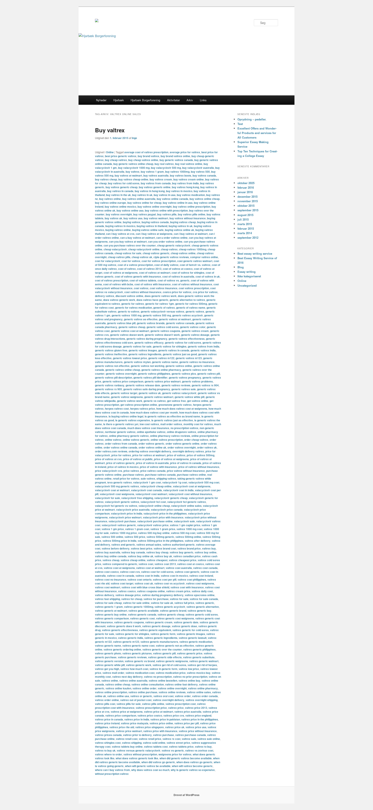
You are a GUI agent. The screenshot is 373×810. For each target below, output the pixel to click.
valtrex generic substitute (199, 657)
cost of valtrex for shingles (188, 273)
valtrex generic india (130, 638)
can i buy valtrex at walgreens (154, 234)
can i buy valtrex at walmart (191, 234)
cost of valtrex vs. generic (174, 280)
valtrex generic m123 (126, 642)
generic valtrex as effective (141, 319)
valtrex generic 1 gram (109, 607)
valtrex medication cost (140, 673)
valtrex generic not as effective (175, 645)
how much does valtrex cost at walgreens (181, 409)
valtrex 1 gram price (162, 529)
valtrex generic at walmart (111, 611)
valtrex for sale (179, 599)
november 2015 (247, 201)
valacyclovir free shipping (137, 498)
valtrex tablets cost (156, 746)
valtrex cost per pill (164, 579)
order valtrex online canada (120, 447)
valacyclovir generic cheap (171, 498)
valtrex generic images (191, 634)
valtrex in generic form (163, 669)
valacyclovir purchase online (155, 521)
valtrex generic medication (195, 642)
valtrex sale (189, 739)
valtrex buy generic (181, 552)
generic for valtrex (132, 304)
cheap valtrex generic (156, 253)
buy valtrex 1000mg (177, 172)
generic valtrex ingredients (144, 354)
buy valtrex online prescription (191, 206)
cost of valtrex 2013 (149, 269)
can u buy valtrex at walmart (137, 238)
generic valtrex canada (180, 323)
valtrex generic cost (142, 618)
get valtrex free (176, 401)
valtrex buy (209, 548)
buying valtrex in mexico (120, 226)
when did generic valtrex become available (186, 758)
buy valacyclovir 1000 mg (134, 168)
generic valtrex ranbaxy (109, 385)
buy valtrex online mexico (120, 206)
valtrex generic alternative (202, 607)
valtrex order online (107, 700)
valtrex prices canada (108, 735)
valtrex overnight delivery (168, 700)
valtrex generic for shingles (132, 634)
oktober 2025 (245, 183)
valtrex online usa (118, 696)
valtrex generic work (138, 665)
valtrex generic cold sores (202, 614)
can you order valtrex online (165, 241)
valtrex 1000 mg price (123, 533)
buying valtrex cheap (183, 222)
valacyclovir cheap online (156, 486)
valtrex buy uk (163, 556)
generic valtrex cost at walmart (130, 331)
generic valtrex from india (203, 346)
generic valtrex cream (195, 331)
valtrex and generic (123, 544)
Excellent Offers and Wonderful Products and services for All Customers (257, 132)
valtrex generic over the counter (162, 649)
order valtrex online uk (152, 447)
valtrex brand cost (165, 548)
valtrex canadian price (187, 556)
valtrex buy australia (107, 552)
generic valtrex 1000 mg (126, 315)
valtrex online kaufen (118, 688)
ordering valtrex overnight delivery (150, 451)
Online (110, 152)
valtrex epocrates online (200, 595)
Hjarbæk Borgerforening (145, 100)
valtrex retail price (150, 739)
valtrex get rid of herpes (202, 665)
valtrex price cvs (173, 715)
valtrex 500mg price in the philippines (160, 541)
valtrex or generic (141, 696)
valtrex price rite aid (121, 727)
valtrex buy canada (133, 552)
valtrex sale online (209, 739)
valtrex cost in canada (120, 576)
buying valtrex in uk (181, 226)
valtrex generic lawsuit (193, 638)
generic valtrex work (129, 401)
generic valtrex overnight (121, 374)
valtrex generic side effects (165, 657)
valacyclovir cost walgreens (117, 494)
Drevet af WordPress (186, 795)
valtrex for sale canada (204, 599)
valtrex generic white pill (110, 665)
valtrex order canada (205, 696)
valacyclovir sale (184, 521)
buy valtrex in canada (120, 191)
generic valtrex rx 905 (108, 389)
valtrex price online (161, 723)
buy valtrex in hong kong (150, 191)
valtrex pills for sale (129, 704)
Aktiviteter (173, 100)
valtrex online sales (199, 692)
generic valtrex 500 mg (157, 315)
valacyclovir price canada (167, 510)
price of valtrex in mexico (123, 467)
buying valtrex (131, 222)
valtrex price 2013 (196, 708)
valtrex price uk (174, 727)
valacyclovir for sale (107, 498)
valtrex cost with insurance (187, 587)
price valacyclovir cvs (108, 471)
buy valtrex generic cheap (122, 187)
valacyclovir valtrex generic (119, 525)
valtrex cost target (122, 583)
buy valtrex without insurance (187, 218)
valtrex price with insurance (160, 731)
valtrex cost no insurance (110, 579)
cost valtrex (141, 288)
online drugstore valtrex (181, 432)
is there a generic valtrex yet (120, 424)
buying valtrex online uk (179, 230)
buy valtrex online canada (172, 199)
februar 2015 (245, 228)
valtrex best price (141, 548)
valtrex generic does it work (124, 626)
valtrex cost (146, 564)
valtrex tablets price (181, 746)
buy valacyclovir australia (198, 168)
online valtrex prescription (167, 440)
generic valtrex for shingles (169, 346)
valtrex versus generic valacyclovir (138, 750)
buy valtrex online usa (130, 210)
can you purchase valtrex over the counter (130, 245)
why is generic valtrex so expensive (193, 770)
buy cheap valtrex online (143, 160)
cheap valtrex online (183, 253)
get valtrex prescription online (138, 405)
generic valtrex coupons (165, 331)
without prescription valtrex (112, 774)
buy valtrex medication (191, 195)
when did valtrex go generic (158, 762)
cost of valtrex (127, 269)
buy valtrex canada (204, 175)
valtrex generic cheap (171, 614)
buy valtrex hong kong (185, 187)
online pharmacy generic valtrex (129, 436)
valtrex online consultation (147, 684)
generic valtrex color (192, 327)
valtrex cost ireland (201, 576)
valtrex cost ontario (140, 579)
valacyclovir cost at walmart (112, 490)
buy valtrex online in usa (178, 203)
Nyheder (101, 100)
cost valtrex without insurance (142, 292)
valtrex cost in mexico (174, 576)
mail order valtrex (171, 424)
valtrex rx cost (171, 739)
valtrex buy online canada (110, 556)
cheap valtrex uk (142, 257)
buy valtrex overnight (119, 214)
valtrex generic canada (142, 614)
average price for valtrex (185, 152)
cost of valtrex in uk (208, 276)
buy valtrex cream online (188, 179)
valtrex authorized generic (179, 544)
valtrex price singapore (149, 727)
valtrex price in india (136, 719)
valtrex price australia (187, 712)
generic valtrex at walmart (175, 319)
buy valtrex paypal (144, 214)
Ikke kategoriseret (249, 276)
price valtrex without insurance (186, 471)
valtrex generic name (108, 645)
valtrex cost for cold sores (157, 572)
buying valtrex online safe (148, 230)
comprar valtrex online (204, 257)
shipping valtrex (166, 478)
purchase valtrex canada (160, 475)
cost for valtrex (131, 261)
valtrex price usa (196, 727)
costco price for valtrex (177, 292)
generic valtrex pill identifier (150, 377)
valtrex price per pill (186, 723)
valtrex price (176, 708)
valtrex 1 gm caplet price (185, 525)
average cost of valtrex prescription (146, 152)
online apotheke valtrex (151, 432)
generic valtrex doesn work (127, 335)
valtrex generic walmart (203, 661)
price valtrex (131, 471)
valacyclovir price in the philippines (165, 513)
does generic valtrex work (161, 296)
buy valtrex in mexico (179, 191)
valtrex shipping (132, 743)
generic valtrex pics (184, 374)
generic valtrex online (179, 366)
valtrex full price (184, 603)
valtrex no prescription (158, 677)
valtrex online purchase (142, 692)
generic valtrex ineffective (111, 354)
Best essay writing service (254, 253)
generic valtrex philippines (154, 374)
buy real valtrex (164, 164)
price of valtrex (176, 455)
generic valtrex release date (143, 385)
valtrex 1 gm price (113, 529)
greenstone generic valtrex (175, 405)
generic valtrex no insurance (197, 362)
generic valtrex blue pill (121, 323)
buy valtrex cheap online (133, 179)
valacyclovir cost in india (178, 490)
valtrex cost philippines (192, 579)
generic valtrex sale (183, 389)
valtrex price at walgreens (127, 712)
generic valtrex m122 (161, 358)
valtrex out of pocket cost (136, 700)
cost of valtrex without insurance (192, 284)
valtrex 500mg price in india (119, 541)
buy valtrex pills (167, 214)
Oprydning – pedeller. (251, 119)
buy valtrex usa (132, 218)
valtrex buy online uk (140, 556)
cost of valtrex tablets (143, 280)
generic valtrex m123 (189, 358)
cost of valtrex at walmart (154, 273)
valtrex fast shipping (107, 599)
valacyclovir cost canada (146, 490)
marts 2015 (244, 224)
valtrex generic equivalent (155, 630)
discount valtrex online (129, 296)
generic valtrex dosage (195, 335)
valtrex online (109, 680)
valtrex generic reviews (132, 657)
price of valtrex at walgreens (171, 459)
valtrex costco (127, 591)
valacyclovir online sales (186, 506)
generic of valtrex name (190, 307)
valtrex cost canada (205, 568)
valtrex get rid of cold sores (169, 665)
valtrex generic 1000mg (138, 607)
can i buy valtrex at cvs (120, 234)
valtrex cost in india (148, 576)
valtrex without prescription (140, 754)
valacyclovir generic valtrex (122, 502)
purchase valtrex (133, 475)
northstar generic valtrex (120, 432)
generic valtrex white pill (189, 397)
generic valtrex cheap (132, 327)
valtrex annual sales (148, 544)
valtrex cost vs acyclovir (169, 583)
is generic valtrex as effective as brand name (172, 416)
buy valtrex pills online (191, 214)
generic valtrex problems (197, 381)
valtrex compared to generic (120, 564)
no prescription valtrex (184, 428)
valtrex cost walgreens (200, 583)
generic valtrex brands (151, 323)
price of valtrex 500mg (200, 455)
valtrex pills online (153, 704)
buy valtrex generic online (155, 187)
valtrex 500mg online (188, 537)
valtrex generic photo (108, 653)
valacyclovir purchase (122, 521)
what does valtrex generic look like (137, 758)
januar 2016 (245, 192)
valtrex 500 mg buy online (154, 533)
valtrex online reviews (172, 692)
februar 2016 (245, 187)
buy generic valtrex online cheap (133, 164)
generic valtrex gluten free (111, 350)
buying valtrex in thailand (152, 226)
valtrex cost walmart (107, 587)
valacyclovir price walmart (125, 517)
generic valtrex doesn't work (162, 335)
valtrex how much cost (134, 669)
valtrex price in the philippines (199, 719)
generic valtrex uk (150, 393)
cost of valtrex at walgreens (121, 273)
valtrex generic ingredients (160, 638)
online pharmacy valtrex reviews (170, 436)
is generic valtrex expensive (132, 420)
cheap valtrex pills (119, 257)
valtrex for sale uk (162, 603)
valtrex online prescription (111, 692)
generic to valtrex (128, 311)
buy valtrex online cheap (205, 199)
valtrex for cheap (131, 599)
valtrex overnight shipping (202, 700)
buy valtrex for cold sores (123, 183)
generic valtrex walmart (158, 397)
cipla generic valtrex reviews (171, 257)
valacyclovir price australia (133, 510)
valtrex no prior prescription (190, 677)
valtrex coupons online (151, 591)
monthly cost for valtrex (198, 424)
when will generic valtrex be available (148, 766)
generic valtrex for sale (137, 346)
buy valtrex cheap (106, 179)
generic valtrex (195, 311)
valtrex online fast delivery (181, 684)
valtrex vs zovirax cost (199, 750)
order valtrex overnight (182, 447)
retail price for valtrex (126, 478)
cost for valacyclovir (107, 261)
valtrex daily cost (202, 591)
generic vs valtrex (155, 401)
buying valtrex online (118, 230)
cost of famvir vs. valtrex (195, 265)
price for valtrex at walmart (149, 455)
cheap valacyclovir (115, 249)
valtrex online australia (133, 680)
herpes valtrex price (142, 409)
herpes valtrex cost (117, 409)
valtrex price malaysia (134, 723)
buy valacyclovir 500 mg (166, 168)
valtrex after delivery (197, 541)
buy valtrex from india (185, 183)
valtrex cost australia (179, 568)
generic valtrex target (124, 393)
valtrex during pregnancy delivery (162, 595)
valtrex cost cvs (130, 572)
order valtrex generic (151, 443)
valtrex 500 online (112, 537)
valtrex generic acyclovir (170, 607)
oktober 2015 (245, 206)
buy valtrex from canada (156, 183)
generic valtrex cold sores (163, 327)
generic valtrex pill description (113, 377)
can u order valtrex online (172, 238)
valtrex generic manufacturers (159, 642)
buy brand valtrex (148, 156)
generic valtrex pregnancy (185, 377)
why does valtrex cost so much (150, 770)
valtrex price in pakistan (165, 719)
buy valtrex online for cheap (144, 203)
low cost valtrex (149, 424)
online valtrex (113, 440)
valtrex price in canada (109, 719)
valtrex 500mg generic (160, 537)
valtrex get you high (107, 669)
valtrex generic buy (199, 611)
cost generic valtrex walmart (194, 261)
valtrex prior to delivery (137, 735)
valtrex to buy (203, 746)
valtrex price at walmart (158, 712)
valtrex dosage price (128, 595)
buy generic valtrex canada (176, 160)
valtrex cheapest (157, 560)
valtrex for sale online (136, 603)
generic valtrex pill (208, 374)
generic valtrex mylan (137, 362)
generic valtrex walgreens (127, 397)
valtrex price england (198, 715)
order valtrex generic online (182, 443)
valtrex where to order (108, 754)
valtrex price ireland (107, 723)
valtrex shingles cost (108, 743)
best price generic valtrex (120, 156)
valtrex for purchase (156, 599)
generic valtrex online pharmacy (161, 370)
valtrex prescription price (151, 708)
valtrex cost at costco (190, 564)
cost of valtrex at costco (178, 269)
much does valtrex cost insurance (148, 428)
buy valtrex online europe (110, 203)
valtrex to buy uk (105, 750)
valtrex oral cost (163, 696)
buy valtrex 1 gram (152, 172)
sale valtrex (148, 478)
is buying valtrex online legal (126, 416)
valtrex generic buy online (111, 614)
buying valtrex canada (155, 222)
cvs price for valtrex (205, 292)
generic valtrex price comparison (123, 381)
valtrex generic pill (164, 653)
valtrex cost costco (107, 572)
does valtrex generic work (119, 300)
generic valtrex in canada (173, 350)
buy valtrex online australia (138, 199)
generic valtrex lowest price (130, 358)
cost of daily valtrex (166, 265)
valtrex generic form (162, 634)
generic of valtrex (164, 307)
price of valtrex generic (120, 463)
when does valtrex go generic (194, 762)
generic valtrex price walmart (163, 381)
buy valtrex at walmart (128, 175)
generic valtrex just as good (180, 354)
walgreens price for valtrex (174, 754)
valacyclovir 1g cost (174, 482)
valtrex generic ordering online (122, 649)
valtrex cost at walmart (150, 568)
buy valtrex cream (161, 179)
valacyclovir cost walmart (151, 494)
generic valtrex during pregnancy (146, 339)
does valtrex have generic (152, 300)
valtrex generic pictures (137, 653)
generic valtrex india (203, 350)
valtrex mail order (113, 673)
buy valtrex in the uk (118, 195)
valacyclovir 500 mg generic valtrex (117, 486)
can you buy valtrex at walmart (128, 241)
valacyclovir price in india (126, 513)
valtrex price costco (150, 715)
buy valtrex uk (113, 218)
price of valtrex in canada (185, 463)
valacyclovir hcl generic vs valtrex (116, 506)
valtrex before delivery (116, 548)
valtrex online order (144, 688)
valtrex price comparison (120, 715)
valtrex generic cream (158, 622)
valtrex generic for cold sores (190, 630)
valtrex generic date (186, 622)
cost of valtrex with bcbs (118, 284)
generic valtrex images (143, 350)
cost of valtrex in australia (178, 276)
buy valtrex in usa (164, 195)
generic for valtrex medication (133, 307)
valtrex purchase (163, 735)
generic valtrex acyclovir (187, 315)
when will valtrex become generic (192, 766)
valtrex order (183, 696)
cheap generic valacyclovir (173, 245)
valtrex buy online (206, 552)
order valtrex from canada (121, 443)
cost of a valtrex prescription (135, 265)
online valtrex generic (136, 440)
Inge (134, 138)
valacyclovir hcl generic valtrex (186, 502)
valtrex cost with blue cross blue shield (145, 587)
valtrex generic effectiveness (120, 630)
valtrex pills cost (105, 704)
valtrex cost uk (144, 583)
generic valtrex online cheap (122, 370)
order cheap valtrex (196, 440)
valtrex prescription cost (181, 704)
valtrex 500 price (135, 537)
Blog (240, 267)
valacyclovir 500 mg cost (203, 482)
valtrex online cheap (117, 684)
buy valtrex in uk (142, 195)
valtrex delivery (104, 595)
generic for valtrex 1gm (159, 304)
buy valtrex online (110, 199)
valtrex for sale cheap (108, 603)
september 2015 (247, 210)
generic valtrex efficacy (149, 342)
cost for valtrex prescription (159, 261)
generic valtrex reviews (175, 385)
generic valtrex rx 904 (205, 385)
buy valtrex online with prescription (166, 210)
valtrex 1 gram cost (137, 529)
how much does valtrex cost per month (154, 412)
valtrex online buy (189, 680)
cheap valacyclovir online (144, 249)
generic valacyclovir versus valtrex (162, 311)
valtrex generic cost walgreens (175, 618)
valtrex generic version (109, 661)
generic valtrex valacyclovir (179, 393)
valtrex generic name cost (138, 645)
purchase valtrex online (191, 475)
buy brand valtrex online (175, 156)
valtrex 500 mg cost (183, 533)
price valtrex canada (153, 471)
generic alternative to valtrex (187, 300)
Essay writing (246, 272)
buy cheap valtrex (116, 160)
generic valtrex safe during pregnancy (146, 389)
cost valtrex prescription (194, 288)
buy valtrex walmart (156, 218)
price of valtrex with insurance (158, 467)
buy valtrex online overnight (155, 206)
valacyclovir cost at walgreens (191, 486)
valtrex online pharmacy (203, 688)
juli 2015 (243, 219)
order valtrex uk (207, 447)
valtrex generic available (143, 611)
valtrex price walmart (129, 731)
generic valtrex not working (147, 366)
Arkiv (189, 100)
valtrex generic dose (184, 626)
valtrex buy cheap (157, 552)
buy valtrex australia (156, 175)
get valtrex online (197, 401)
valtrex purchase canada (190, 735)
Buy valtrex (110, 130)
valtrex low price (189, 669)
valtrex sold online (154, 743)
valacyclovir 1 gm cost (147, 482)
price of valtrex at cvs (108, 459)
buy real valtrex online (188, 164)
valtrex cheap (111, 560)
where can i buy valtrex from (112, 770)
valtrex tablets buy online (127, 746)
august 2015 (245, 215)
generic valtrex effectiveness (187, 339)
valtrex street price (178, 743)
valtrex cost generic (187, 572)
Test (240, 124)
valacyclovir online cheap (154, 506)
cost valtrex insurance (163, 288)
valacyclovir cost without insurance (190, 494)
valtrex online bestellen (163, 680)
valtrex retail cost (127, 739)
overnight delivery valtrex (188, 451)
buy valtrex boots (180, 175)
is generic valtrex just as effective (172, 420)
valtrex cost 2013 (165, 564)
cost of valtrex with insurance (152, 284)
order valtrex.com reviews (111, 451)
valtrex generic (205, 603)
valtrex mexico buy (198, 673)
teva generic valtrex (119, 482)
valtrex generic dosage (156, 626)
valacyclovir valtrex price (153, 525)
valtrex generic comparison (112, 618)
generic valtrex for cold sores (183, 342)
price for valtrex (121, 455)
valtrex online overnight (172, 688)
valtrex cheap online (133, 560)
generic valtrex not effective (112, 366)
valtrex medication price (171, 673)
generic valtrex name (165, 362)
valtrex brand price (189, 548)
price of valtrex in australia (152, 463)
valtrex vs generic (173, 750)
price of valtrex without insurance (198, 467)
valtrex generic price (189, 653)
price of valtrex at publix (138, 459)
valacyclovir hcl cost (153, 502)
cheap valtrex (169, 249)
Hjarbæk (118, 100)
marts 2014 (244, 233)
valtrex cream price (178, 591)
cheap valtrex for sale (128, 253)
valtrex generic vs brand (140, 661)
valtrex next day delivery (127, 677)
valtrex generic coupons (129, 622)
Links (203, 100)
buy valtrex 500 (200, 172)
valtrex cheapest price (182, 560)
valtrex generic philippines (199, 649)
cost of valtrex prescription (111, 280)
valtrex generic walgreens (172, 661)
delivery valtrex (104, 296)
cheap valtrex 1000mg (192, 249)
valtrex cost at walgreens (119, 568)
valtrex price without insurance (198, 731)
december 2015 (247, 196)
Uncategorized (247, 285)
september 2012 (247, 237)
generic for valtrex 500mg (191, 304)
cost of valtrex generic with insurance (138, 276)
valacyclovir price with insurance (163, 517)
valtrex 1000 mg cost (189, 529)
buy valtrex (132, 172)
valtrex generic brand (173, 611)
